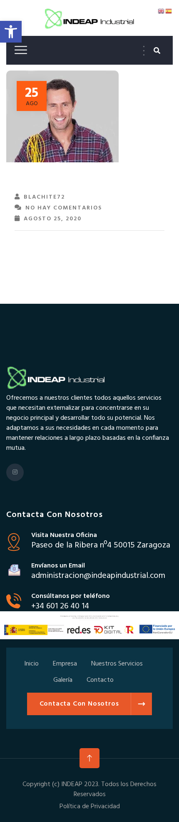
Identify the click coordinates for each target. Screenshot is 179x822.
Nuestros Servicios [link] (117, 663)
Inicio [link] (31, 663)
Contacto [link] (100, 680)
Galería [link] (62, 680)
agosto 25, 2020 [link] (53, 219)
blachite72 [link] (44, 197)
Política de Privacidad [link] (90, 806)
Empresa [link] (65, 663)
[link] (11, 32)
